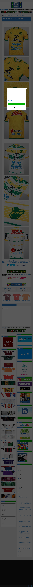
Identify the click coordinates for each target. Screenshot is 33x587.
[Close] (26, 88)
